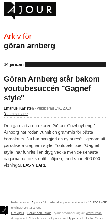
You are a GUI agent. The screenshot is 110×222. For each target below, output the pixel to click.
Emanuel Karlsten (19, 108)
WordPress (94, 213)
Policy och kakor (39, 213)
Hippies (72, 218)
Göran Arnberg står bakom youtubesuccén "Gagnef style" (52, 88)
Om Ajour (17, 213)
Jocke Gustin (94, 218)
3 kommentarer (16, 114)
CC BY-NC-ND (96, 202)
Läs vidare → (37, 165)
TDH (29, 218)
